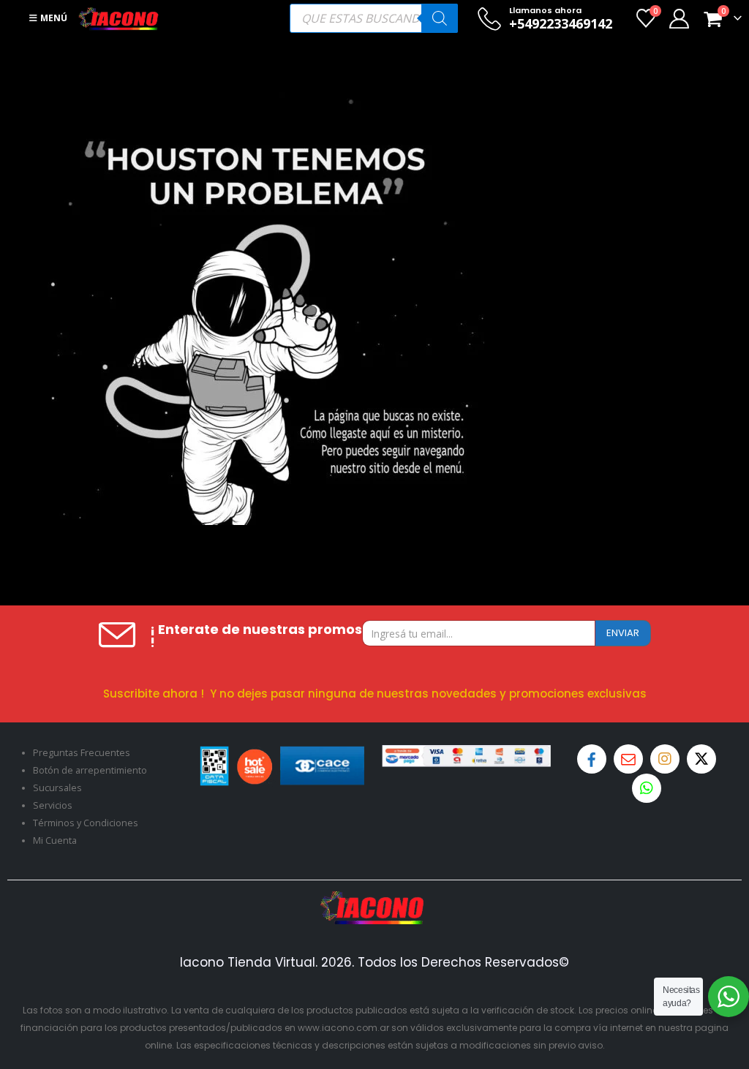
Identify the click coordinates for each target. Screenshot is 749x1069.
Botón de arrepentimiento (90, 770)
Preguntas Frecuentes (81, 753)
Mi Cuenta (55, 840)
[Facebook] (591, 759)
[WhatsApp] (646, 788)
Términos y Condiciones (85, 823)
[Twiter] (701, 759)
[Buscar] (439, 18)
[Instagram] (665, 759)
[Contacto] (628, 759)
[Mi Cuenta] (678, 19)
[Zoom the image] (374, 900)
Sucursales (57, 788)
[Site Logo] (118, 18)
